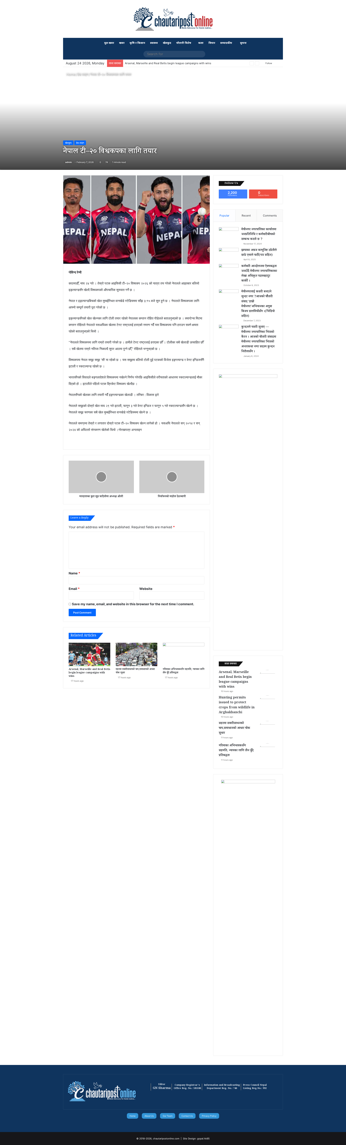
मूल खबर (109, 43)
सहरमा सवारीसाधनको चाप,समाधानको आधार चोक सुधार (135, 671)
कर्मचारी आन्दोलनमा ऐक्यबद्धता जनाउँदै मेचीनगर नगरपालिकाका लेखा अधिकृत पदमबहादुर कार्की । (259, 274)
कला (200, 43)
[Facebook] (166, 1123)
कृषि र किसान (137, 43)
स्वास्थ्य (154, 43)
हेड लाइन (83, 74)
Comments (270, 215)
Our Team (167, 1116)
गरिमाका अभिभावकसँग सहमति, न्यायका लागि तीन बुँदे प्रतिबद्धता (183, 671)
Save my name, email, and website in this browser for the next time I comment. (133, 604)
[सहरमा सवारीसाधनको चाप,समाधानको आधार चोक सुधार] (136, 654)
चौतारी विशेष (183, 43)
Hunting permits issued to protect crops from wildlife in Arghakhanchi (237, 705)
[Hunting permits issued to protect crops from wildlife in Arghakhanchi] (267, 705)
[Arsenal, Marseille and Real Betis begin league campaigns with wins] (89, 654)
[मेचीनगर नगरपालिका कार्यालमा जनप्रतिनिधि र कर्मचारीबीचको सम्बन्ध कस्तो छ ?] (229, 234)
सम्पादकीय (226, 43)
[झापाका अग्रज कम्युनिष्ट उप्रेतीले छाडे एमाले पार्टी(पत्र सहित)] (229, 254)
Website (145, 589)
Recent (246, 215)
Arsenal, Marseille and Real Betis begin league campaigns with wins (168, 63)
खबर (122, 43)
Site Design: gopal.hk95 (196, 1138)
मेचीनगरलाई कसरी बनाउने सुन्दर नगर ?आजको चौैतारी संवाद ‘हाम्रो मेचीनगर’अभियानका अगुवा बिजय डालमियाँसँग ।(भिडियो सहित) (258, 304)
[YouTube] (175, 1123)
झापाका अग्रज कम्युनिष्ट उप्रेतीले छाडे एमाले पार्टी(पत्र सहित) (259, 253)
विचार (212, 43)
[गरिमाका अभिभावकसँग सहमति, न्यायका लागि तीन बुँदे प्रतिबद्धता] (183, 654)
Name (74, 573)
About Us (149, 1116)
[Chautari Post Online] (173, 19)
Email (74, 589)
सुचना (243, 43)
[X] (171, 1123)
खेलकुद (167, 43)
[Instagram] (179, 1123)
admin (68, 162)
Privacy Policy (209, 1116)
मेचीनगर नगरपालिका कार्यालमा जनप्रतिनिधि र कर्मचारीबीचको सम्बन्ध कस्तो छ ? (258, 234)
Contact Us (187, 1116)
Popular (224, 215)
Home (71, 74)
